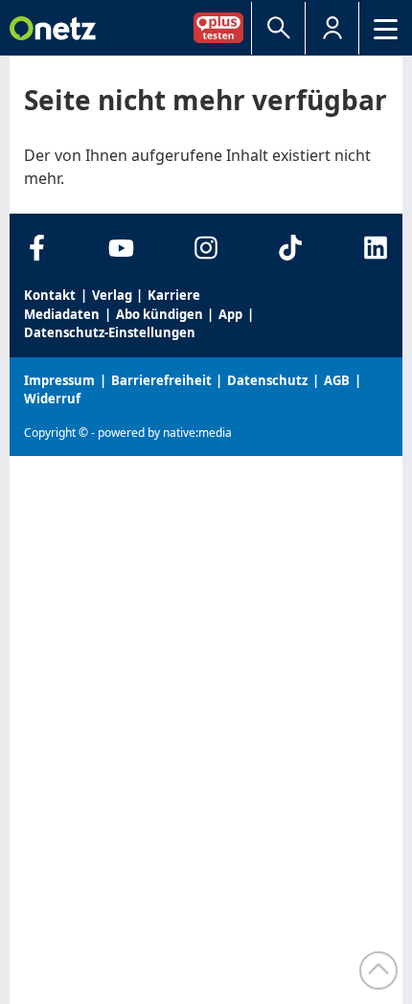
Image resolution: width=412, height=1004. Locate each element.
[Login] (332, 28)
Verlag (112, 295)
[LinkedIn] (375, 248)
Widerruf (52, 398)
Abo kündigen (159, 314)
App (230, 314)
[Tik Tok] (291, 248)
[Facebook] (37, 248)
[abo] (222, 27)
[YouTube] (121, 248)
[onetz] (52, 28)
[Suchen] (278, 28)
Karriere (174, 295)
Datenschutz (267, 380)
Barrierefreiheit (161, 380)
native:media (197, 432)
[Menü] (385, 28)
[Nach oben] (378, 970)
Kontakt (50, 295)
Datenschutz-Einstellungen (109, 332)
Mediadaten (62, 314)
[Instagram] (206, 248)
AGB (337, 380)
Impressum (59, 380)
